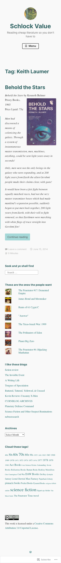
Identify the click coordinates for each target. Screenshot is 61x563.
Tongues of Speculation (16, 385)
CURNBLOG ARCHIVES (19, 401)
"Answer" (23, 315)
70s (21, 454)
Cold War (21, 474)
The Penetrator (20, 495)
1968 (53, 455)
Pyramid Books (39, 483)
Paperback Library (46, 479)
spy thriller (46, 490)
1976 (35, 460)
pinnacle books (12, 483)
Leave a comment (17, 249)
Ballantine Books (18, 469)
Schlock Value (30, 26)
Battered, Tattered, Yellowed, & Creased (25, 390)
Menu (32, 46)
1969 (7, 460)
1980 (7, 465)
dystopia (50, 474)
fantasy (8, 478)
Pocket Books (27, 483)
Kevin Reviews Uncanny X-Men (21, 395)
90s (31, 454)
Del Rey (43, 474)
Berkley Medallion (46, 469)
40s (6, 455)
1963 (44, 455)
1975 (31, 460)
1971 (17, 460)
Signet (39, 490)
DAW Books (32, 474)
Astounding (41, 465)
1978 (45, 460)
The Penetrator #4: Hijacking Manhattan (32, 351)
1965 (48, 455)
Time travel (33, 495)
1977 (40, 460)
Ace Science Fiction (29, 465)
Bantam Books (32, 469)
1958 (39, 455)
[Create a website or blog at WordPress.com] (30, 552)
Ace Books (15, 465)
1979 (51, 460)
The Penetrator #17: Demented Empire (33, 292)
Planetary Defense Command (19, 406)
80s (27, 455)
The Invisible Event (14, 375)
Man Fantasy (32, 478)
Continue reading (16, 237)
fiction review (12, 369)
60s (15, 454)
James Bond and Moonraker (32, 298)
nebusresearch (12, 416)
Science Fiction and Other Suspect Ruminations (28, 411)
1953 (36, 455)
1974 (26, 460)
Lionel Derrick (18, 478)
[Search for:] (21, 272)
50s (11, 455)
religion (48, 483)
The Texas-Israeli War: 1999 (32, 324)
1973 (21, 460)
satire (7, 490)
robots (53, 483)
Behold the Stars (25, 87)
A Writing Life (12, 380)
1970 (12, 460)
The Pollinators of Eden (30, 332)
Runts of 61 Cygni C (28, 307)
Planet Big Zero (26, 341)
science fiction (23, 489)
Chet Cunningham (11, 474)
